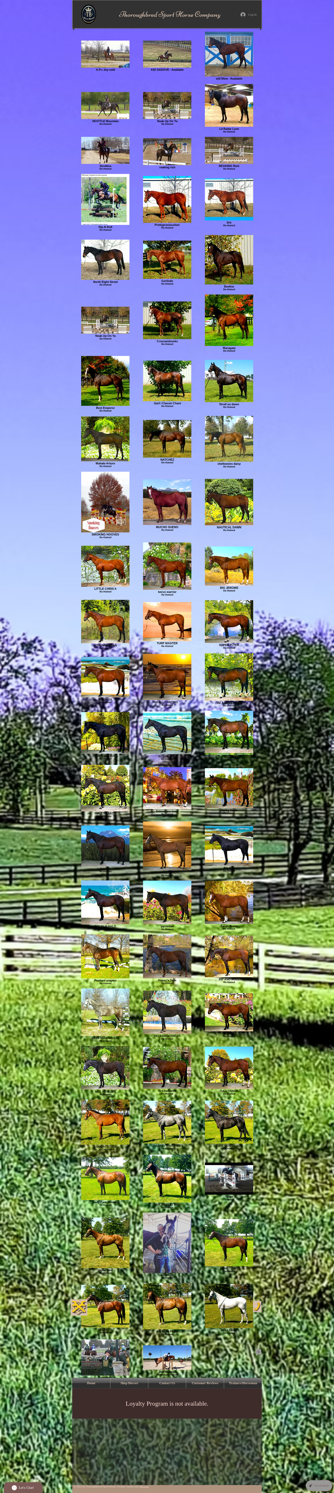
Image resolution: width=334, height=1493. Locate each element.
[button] (258, 1350)
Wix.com (144, 1486)
